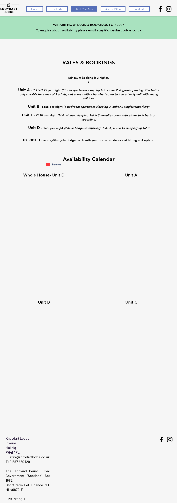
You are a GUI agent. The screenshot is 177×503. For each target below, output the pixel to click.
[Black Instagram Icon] (168, 9)
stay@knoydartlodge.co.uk (119, 30)
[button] (139, 9)
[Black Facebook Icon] (160, 9)
